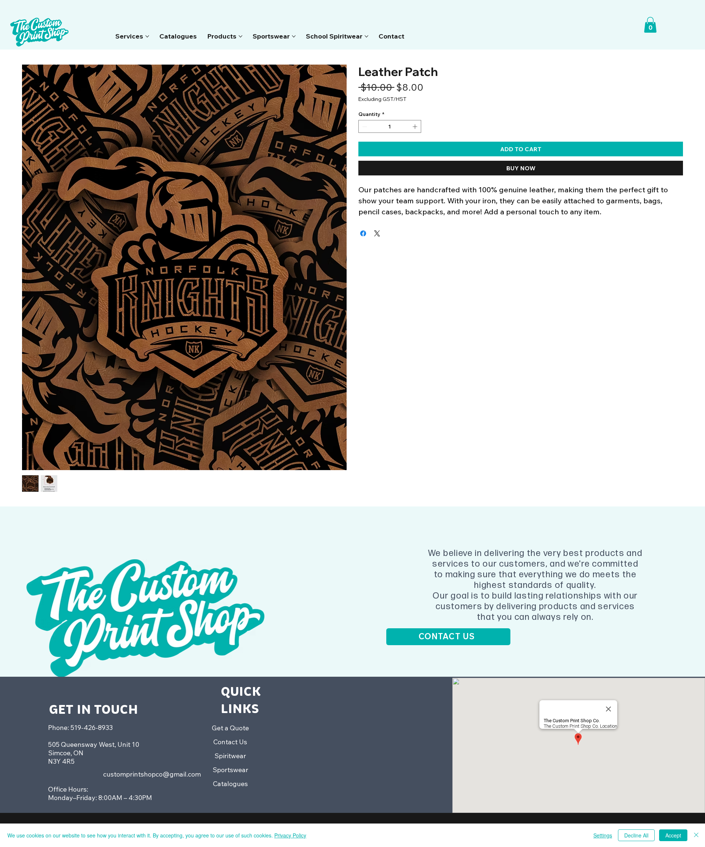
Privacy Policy (290, 835)
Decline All (636, 835)
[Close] (696, 835)
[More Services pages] (147, 36)
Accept (673, 835)
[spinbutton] (390, 126)
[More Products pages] (240, 36)
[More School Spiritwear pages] (366, 36)
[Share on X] (377, 233)
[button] (650, 25)
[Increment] (415, 126)
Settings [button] (602, 835)
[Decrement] (363, 126)
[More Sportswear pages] (294, 36)
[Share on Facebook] (363, 233)
